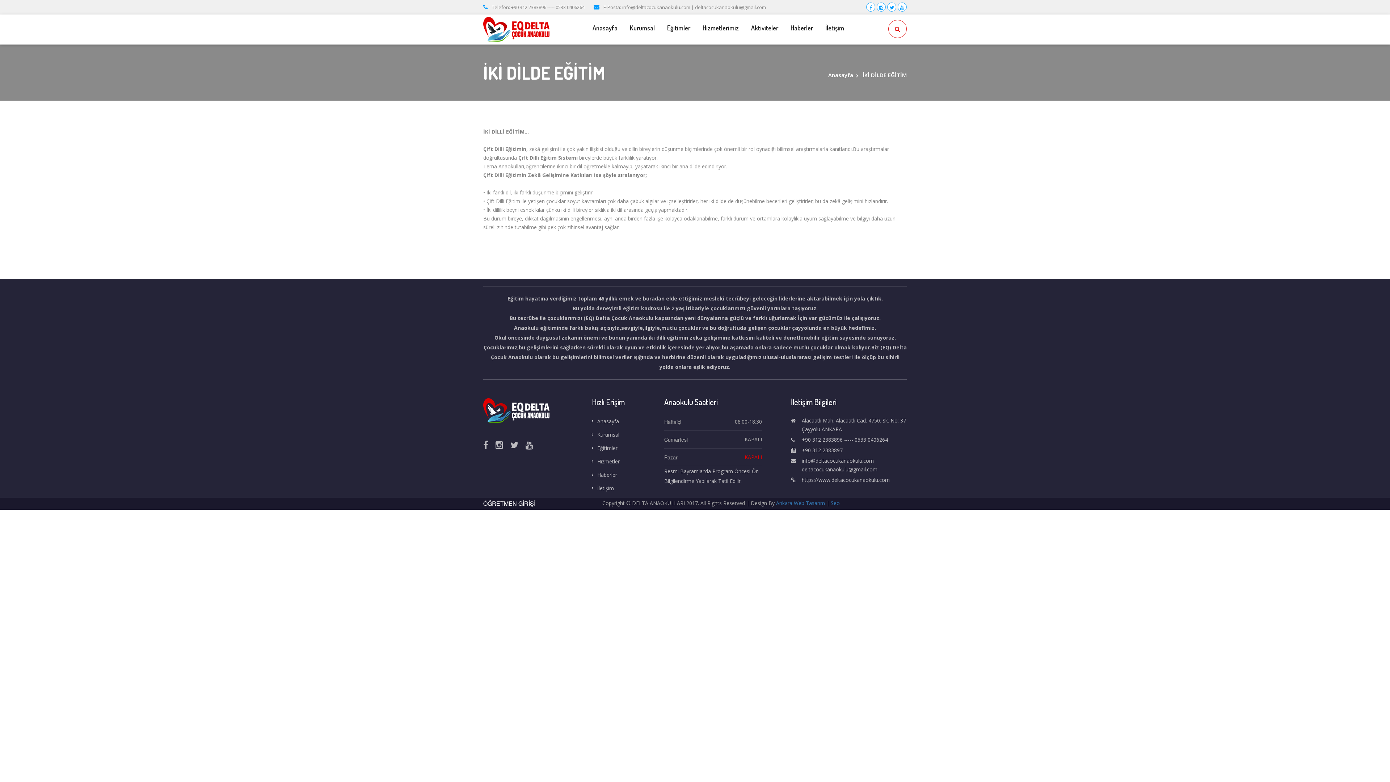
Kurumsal (608, 434)
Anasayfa (605, 28)
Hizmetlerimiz (721, 28)
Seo (835, 503)
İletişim (834, 28)
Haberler (802, 28)
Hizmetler (608, 461)
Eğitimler (678, 28)
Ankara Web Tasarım (800, 503)
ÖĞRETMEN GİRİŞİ (509, 504)
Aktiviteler (764, 28)
